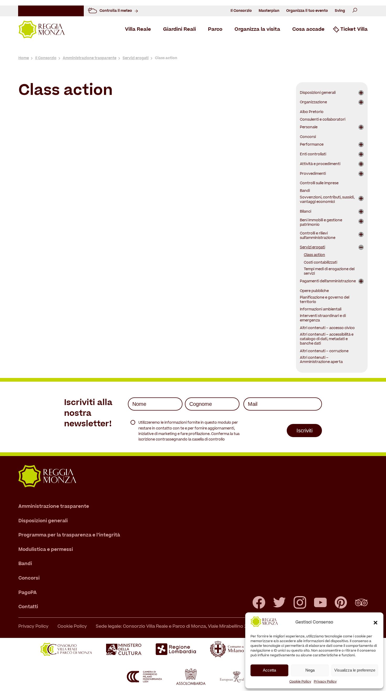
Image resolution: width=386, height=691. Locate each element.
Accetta (269, 670)
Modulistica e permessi (45, 550)
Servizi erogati (136, 58)
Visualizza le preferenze (354, 670)
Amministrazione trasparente (89, 58)
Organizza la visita (257, 30)
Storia (55, 49)
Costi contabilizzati (320, 263)
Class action (314, 255)
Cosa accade (308, 30)
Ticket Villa (354, 30)
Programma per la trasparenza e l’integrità (69, 536)
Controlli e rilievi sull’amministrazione (317, 236)
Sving (340, 11)
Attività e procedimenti (320, 164)
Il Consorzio (241, 11)
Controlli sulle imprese (319, 183)
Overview (34, 49)
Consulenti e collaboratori (322, 120)
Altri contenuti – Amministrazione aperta (321, 360)
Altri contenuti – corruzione (324, 351)
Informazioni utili (183, 49)
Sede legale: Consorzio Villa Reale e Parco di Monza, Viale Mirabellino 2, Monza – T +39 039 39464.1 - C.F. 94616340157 (220, 627)
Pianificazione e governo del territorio (324, 300)
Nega (310, 670)
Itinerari (256, 49)
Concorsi (308, 137)
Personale (308, 127)
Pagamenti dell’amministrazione (328, 281)
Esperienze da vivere (224, 49)
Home (23, 58)
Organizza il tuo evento (307, 11)
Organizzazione (313, 102)
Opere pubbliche (314, 291)
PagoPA (27, 593)
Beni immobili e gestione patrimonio (321, 223)
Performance (312, 145)
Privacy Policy (325, 681)
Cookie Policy (300, 681)
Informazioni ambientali (320, 309)
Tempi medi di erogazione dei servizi (329, 272)
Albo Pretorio (312, 112)
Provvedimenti (313, 174)
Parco (215, 30)
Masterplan (269, 11)
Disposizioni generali (318, 93)
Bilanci (305, 212)
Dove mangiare (285, 49)
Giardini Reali (179, 30)
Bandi (305, 191)
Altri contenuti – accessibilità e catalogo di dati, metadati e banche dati (326, 339)
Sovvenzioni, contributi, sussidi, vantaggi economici (327, 200)
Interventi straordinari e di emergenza (323, 319)
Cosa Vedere (78, 49)
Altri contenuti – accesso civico (327, 328)
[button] (375, 622)
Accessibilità (335, 49)
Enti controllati (313, 154)
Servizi (311, 49)
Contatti (28, 607)
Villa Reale (138, 30)
